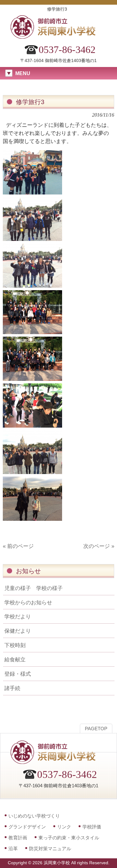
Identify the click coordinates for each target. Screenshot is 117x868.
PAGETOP (96, 728)
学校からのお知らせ (28, 602)
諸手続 (12, 688)
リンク (64, 826)
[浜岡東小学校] (59, 36)
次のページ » (98, 546)
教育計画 (17, 837)
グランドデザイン (27, 826)
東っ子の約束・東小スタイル (68, 837)
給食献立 (15, 659)
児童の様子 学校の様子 (33, 588)
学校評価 (91, 826)
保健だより (17, 631)
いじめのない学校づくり (34, 815)
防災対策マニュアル (50, 848)
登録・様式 (17, 674)
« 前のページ (18, 546)
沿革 (13, 848)
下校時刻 (15, 645)
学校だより (17, 616)
